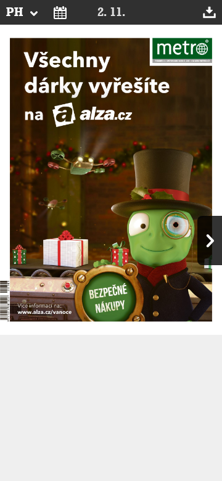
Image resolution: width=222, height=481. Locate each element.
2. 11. (111, 12)
